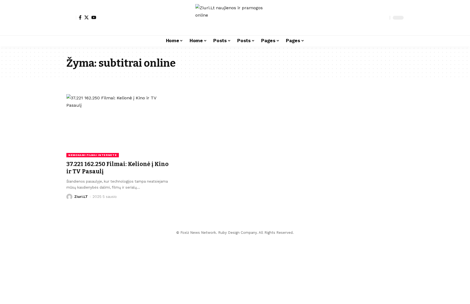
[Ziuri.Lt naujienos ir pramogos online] (235, 17)
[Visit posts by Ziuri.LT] (69, 197)
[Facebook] (80, 17)
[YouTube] (94, 17)
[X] (86, 17)
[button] (71, 17)
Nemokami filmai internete (92, 154)
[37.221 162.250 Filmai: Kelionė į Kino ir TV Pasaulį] (119, 125)
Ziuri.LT (81, 197)
